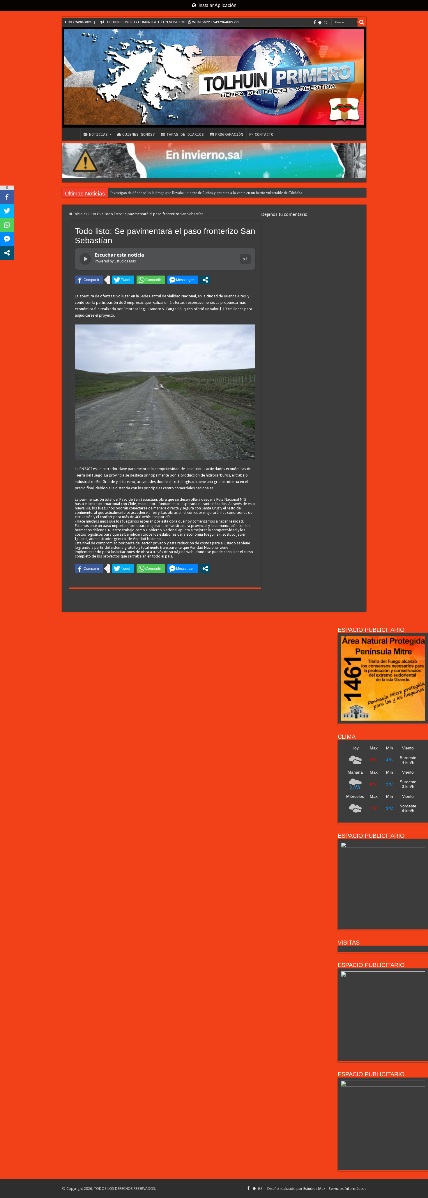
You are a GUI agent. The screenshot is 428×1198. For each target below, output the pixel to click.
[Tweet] (123, 280)
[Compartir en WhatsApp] (151, 280)
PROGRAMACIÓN (229, 134)
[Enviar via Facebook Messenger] (182, 280)
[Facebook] (314, 22)
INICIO (72, 134)
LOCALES (93, 214)
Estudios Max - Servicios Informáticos (334, 1188)
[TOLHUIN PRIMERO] (214, 77)
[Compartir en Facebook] (89, 280)
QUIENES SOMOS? (138, 134)
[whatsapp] (325, 22)
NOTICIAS (98, 134)
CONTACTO (264, 134)
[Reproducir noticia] (85, 259)
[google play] (320, 22)
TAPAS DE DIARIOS (185, 134)
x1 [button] (245, 259)
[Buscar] (362, 22)
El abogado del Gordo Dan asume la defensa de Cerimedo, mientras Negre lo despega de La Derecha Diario (194, 192)
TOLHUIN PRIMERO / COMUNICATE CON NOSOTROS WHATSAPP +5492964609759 (171, 22)
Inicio (77, 214)
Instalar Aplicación (216, 5)
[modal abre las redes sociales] (205, 280)
